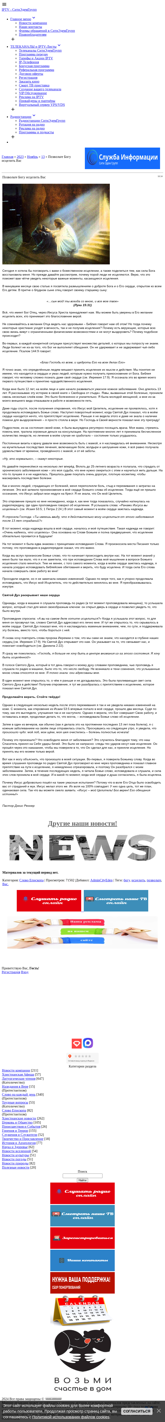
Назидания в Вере (15, 1086)
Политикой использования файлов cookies (70, 1417)
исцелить (138, 880)
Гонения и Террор (15, 1130)
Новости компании (16, 1070)
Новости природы (15, 1163)
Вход (24, 972)
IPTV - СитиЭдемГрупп (19, 9)
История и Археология (19, 1143)
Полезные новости (15, 1167)
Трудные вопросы (15, 1102)
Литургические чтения (18, 1078)
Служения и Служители (19, 1135)
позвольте (154, 880)
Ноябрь (32, 157)
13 (43, 157)
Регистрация (11, 972)
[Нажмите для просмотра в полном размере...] (56, 263)
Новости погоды (14, 1159)
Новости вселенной (16, 1151)
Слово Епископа (31, 880)
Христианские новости (19, 1118)
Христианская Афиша (18, 1074)
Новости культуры (15, 1155)
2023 (20, 157)
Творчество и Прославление (22, 1139)
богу (127, 880)
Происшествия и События (21, 1126)
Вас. (5, 884)
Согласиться (136, 1411)
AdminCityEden (101, 880)
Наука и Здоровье (15, 1147)
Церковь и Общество (17, 1122)
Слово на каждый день (18, 1094)
